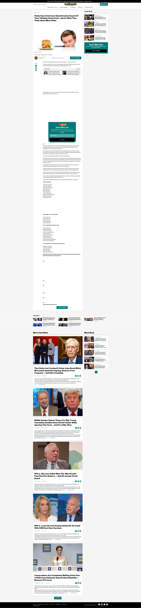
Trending (73, 7)
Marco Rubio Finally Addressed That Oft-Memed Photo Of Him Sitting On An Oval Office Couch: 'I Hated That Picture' (100, 18)
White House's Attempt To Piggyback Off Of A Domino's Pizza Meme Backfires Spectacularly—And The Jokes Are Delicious (100, 361)
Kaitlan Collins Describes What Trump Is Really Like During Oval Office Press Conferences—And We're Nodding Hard (100, 367)
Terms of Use (46, 604)
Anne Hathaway (58, 587)
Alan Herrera (38, 375)
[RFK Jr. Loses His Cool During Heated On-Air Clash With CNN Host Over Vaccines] (58, 507)
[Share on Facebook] (36, 66)
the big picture (89, 7)
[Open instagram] (107, 604)
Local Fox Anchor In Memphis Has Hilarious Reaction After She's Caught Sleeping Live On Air (101, 25)
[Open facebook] (99, 604)
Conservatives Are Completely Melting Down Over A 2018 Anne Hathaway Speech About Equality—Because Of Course (57, 577)
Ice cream (45, 232)
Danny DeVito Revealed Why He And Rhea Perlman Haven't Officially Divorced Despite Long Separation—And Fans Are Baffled (73, 74)
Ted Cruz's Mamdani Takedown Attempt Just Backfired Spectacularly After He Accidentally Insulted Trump (100, 319)
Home (35, 12)
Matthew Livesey (43, 57)
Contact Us (64, 604)
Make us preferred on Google (40, 4)
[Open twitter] (102, 604)
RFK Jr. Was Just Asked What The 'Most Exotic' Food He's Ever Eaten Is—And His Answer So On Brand (56, 476)
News (39, 12)
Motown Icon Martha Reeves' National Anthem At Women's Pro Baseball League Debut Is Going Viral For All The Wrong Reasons (101, 32)
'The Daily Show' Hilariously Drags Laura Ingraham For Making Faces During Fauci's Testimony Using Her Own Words (100, 354)
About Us (34, 604)
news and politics (52, 7)
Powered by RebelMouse (104, 606)
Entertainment (63, 7)
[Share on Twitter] (36, 68)
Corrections (52, 604)
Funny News (97, 15)
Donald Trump (98, 337)
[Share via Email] (36, 70)
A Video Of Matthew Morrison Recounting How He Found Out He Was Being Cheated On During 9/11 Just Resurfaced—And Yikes (74, 319)
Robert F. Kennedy (57, 484)
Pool (44, 432)
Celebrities (97, 29)
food (66, 62)
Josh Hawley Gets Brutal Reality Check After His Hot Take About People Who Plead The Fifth (74, 324)
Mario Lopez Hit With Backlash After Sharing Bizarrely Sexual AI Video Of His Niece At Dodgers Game (69, 1)
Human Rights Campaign (48, 585)
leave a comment (75, 57)
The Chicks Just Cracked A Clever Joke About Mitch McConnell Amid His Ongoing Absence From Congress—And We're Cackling (57, 370)
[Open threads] (104, 604)
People (80, 7)
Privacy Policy (40, 604)
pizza (73, 179)
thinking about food (72, 62)
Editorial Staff (58, 604)
